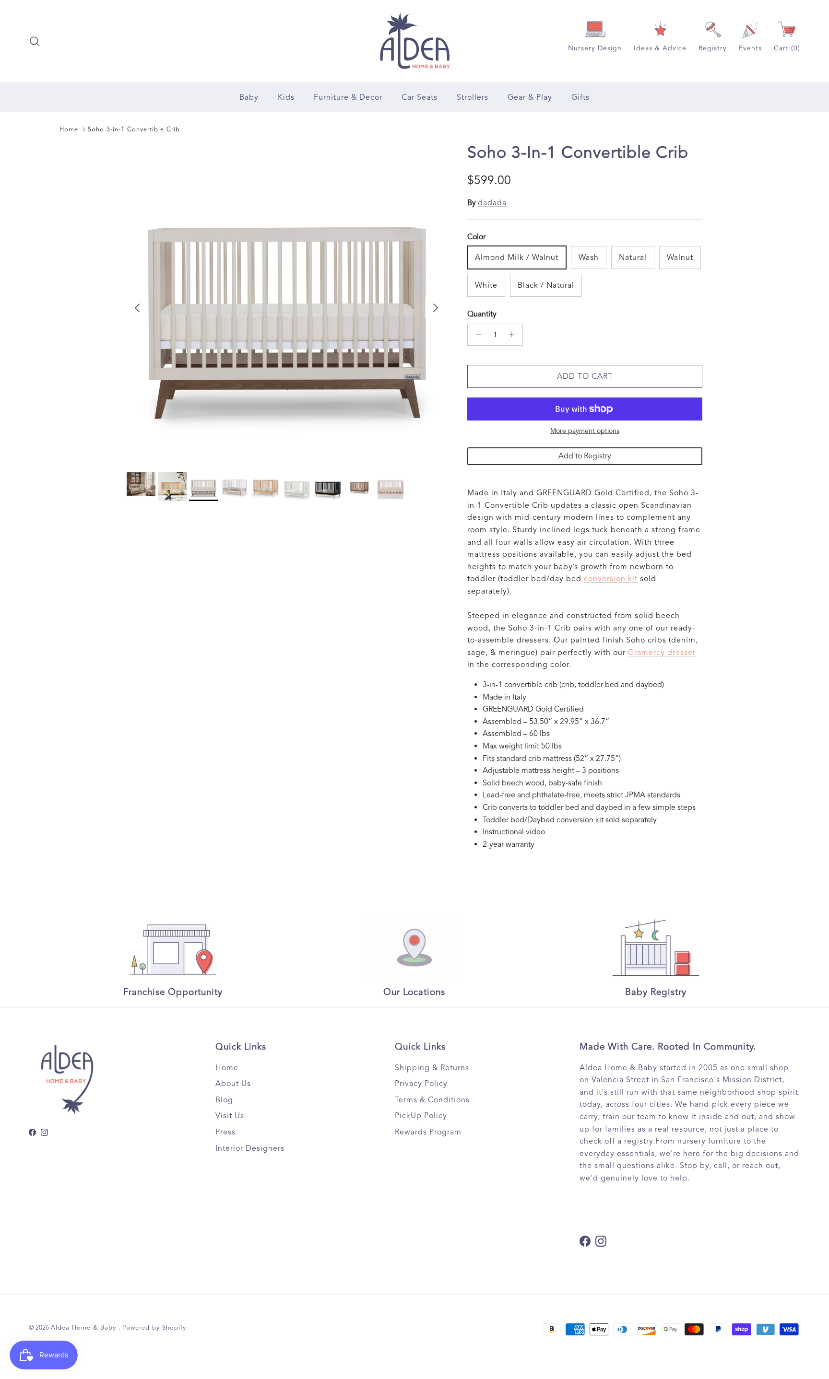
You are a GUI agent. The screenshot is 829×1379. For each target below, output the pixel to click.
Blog (224, 1100)
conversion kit (611, 579)
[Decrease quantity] (476, 334)
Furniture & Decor (348, 97)
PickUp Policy (421, 1116)
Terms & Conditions (432, 1100)
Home (68, 129)
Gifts (580, 97)
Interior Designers (249, 1148)
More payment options (584, 431)
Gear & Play (530, 97)
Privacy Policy (421, 1083)
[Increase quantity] (514, 334)
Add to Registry (584, 456)
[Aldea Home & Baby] (415, 41)
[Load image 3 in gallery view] (286, 303)
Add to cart (585, 376)
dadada (492, 203)
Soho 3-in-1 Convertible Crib (134, 129)
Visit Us (229, 1116)
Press (225, 1132)
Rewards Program (428, 1132)
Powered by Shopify (154, 1328)
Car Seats (420, 97)
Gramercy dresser (662, 652)
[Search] (34, 41)
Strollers (472, 97)
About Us (233, 1083)
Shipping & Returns (432, 1068)
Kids (286, 97)
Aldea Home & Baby (84, 1328)
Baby (249, 97)
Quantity (482, 314)
